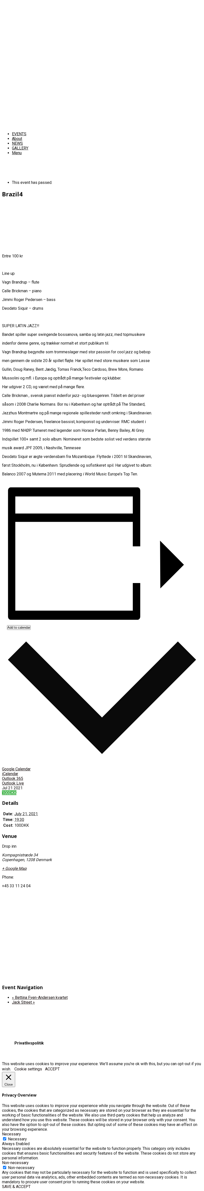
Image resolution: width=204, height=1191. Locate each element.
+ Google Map (14, 868)
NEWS (17, 143)
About (17, 138)
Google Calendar (16, 769)
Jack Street (23, 1002)
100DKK (9, 792)
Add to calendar (18, 627)
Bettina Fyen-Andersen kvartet (40, 997)
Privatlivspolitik (29, 1043)
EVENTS (19, 134)
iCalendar (10, 773)
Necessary (17, 1139)
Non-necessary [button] (15, 1162)
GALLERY (20, 148)
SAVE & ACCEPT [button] (16, 1186)
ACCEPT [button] (52, 1069)
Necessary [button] (11, 1134)
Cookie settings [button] (28, 1069)
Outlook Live (13, 783)
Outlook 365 (12, 778)
